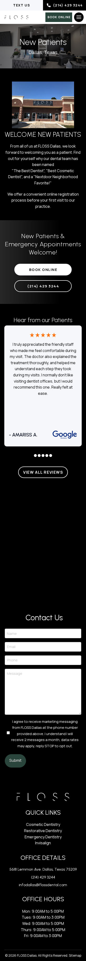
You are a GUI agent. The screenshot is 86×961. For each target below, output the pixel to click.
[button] (79, 17)
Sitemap (75, 955)
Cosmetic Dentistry (43, 824)
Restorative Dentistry (43, 830)
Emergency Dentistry (43, 837)
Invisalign (43, 843)
